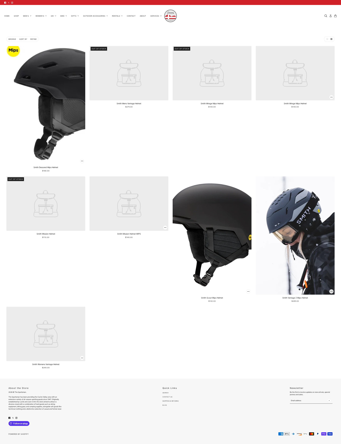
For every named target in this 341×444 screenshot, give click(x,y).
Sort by (23, 39)
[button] (326, 39)
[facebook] (5, 2)
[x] (8, 2)
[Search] (325, 16)
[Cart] (335, 16)
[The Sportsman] (170, 16)
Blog (165, 405)
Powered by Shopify (19, 434)
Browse (12, 39)
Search (166, 392)
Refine (33, 39)
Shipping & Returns (171, 401)
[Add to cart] (82, 161)
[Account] (330, 16)
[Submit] (329, 400)
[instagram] (12, 2)
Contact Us (167, 397)
